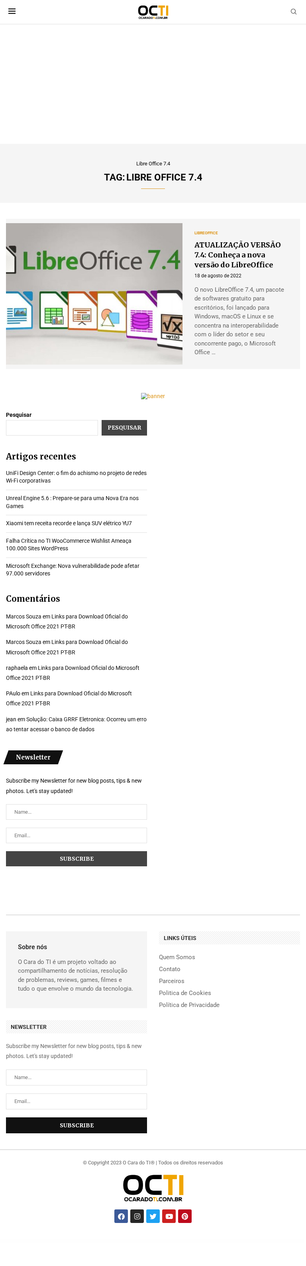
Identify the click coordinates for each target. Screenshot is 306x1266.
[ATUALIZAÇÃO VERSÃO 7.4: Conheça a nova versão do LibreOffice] (94, 293)
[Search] (294, 12)
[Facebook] (121, 1216)
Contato (169, 969)
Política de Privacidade (189, 1005)
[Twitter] (153, 1216)
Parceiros (171, 981)
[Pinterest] (185, 1216)
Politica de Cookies (185, 993)
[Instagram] (137, 1216)
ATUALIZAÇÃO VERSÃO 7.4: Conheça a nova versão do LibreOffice (237, 254)
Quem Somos (177, 957)
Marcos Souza (23, 616)
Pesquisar (18, 415)
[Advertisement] (153, 84)
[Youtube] (169, 1216)
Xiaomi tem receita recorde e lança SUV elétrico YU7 (69, 523)
